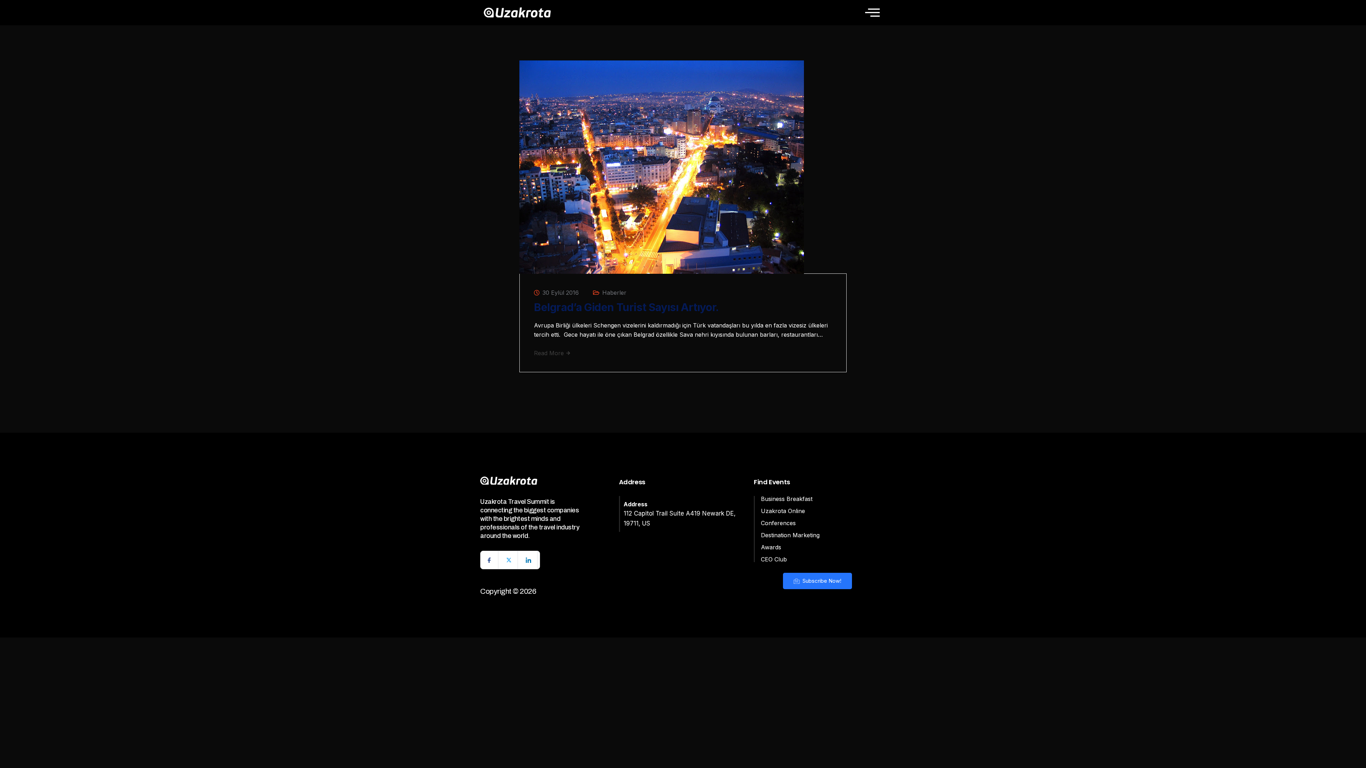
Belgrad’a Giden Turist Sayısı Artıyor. (626, 307)
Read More (550, 353)
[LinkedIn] (529, 560)
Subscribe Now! (821, 580)
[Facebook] (489, 560)
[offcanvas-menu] (872, 12)
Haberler (614, 292)
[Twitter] (509, 560)
